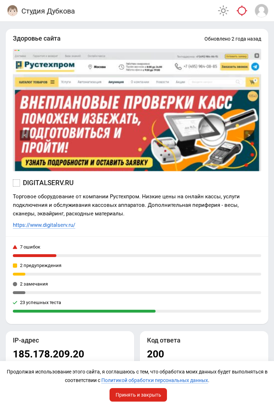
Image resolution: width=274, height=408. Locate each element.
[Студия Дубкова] (12, 10)
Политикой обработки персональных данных (154, 380)
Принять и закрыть (138, 395)
